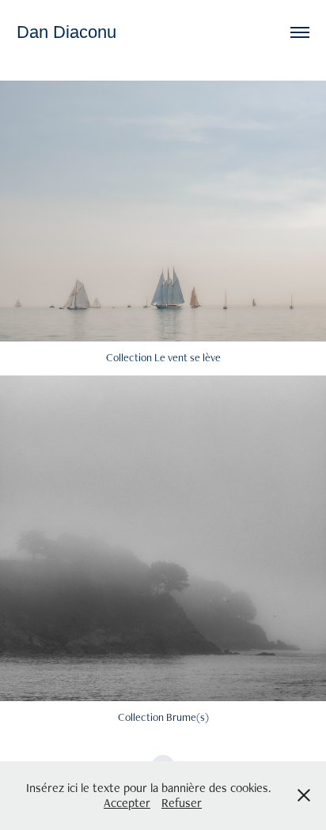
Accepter (127, 802)
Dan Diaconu (66, 32)
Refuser (181, 802)
